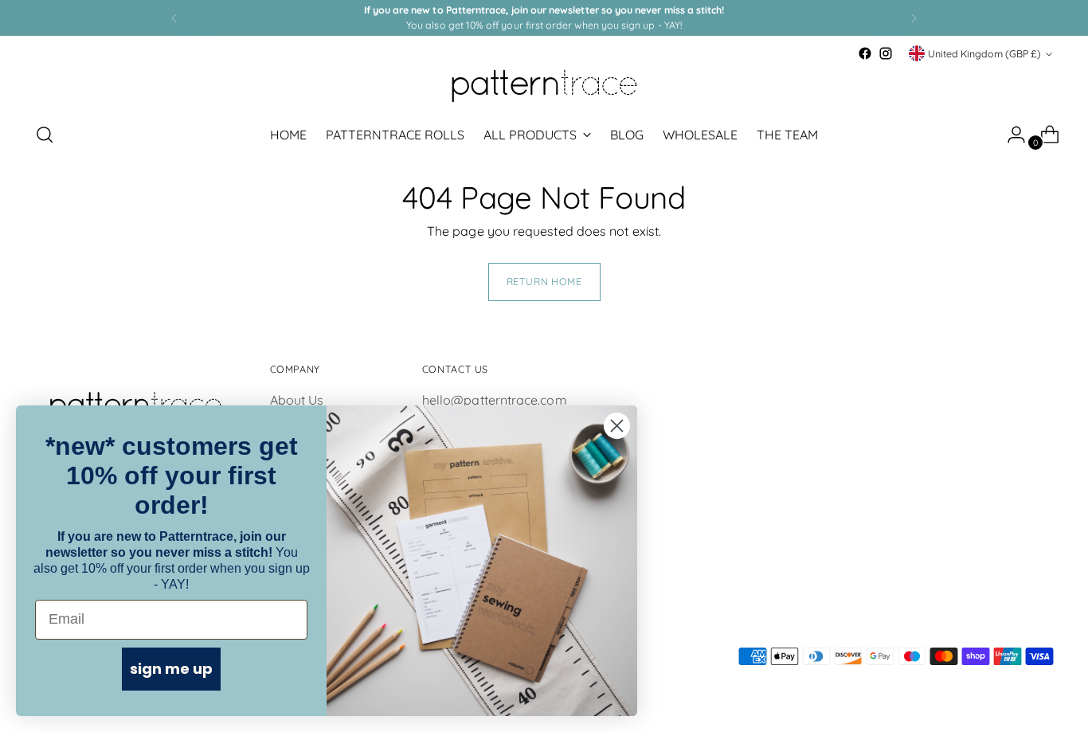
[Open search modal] (45, 135)
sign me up (171, 669)
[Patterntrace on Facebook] (865, 53)
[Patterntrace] (544, 86)
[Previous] (174, 18)
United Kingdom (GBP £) (984, 54)
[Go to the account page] (1010, 135)
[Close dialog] (617, 426)
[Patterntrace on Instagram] (886, 53)
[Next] (913, 18)
